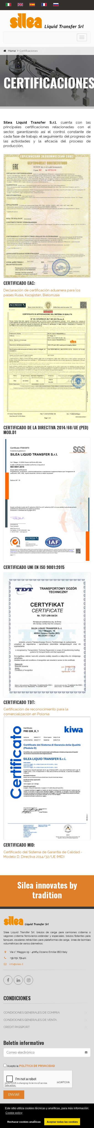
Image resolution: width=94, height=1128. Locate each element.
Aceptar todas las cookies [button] (62, 1121)
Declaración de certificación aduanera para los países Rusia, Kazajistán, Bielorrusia (41, 288)
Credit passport (17, 1027)
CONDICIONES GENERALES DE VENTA (30, 1020)
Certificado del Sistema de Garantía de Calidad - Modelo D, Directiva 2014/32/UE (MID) (42, 850)
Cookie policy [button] (13, 1112)
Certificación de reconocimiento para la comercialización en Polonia (35, 707)
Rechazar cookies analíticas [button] (24, 1121)
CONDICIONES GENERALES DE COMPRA (32, 1012)
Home (12, 50)
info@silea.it (16, 964)
